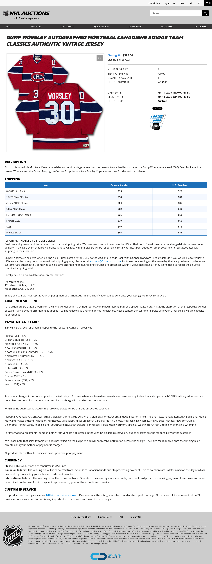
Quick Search (101, 26)
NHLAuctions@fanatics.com (62, 495)
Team (7, 26)
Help (191, 3)
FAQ (182, 3)
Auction (162, 101)
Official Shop (154, 3)
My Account (170, 3)
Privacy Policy (105, 516)
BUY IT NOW (135, 26)
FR (199, 3)
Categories (67, 26)
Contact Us (135, 516)
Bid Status (167, 26)
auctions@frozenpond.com (105, 261)
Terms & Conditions (81, 516)
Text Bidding (200, 26)
